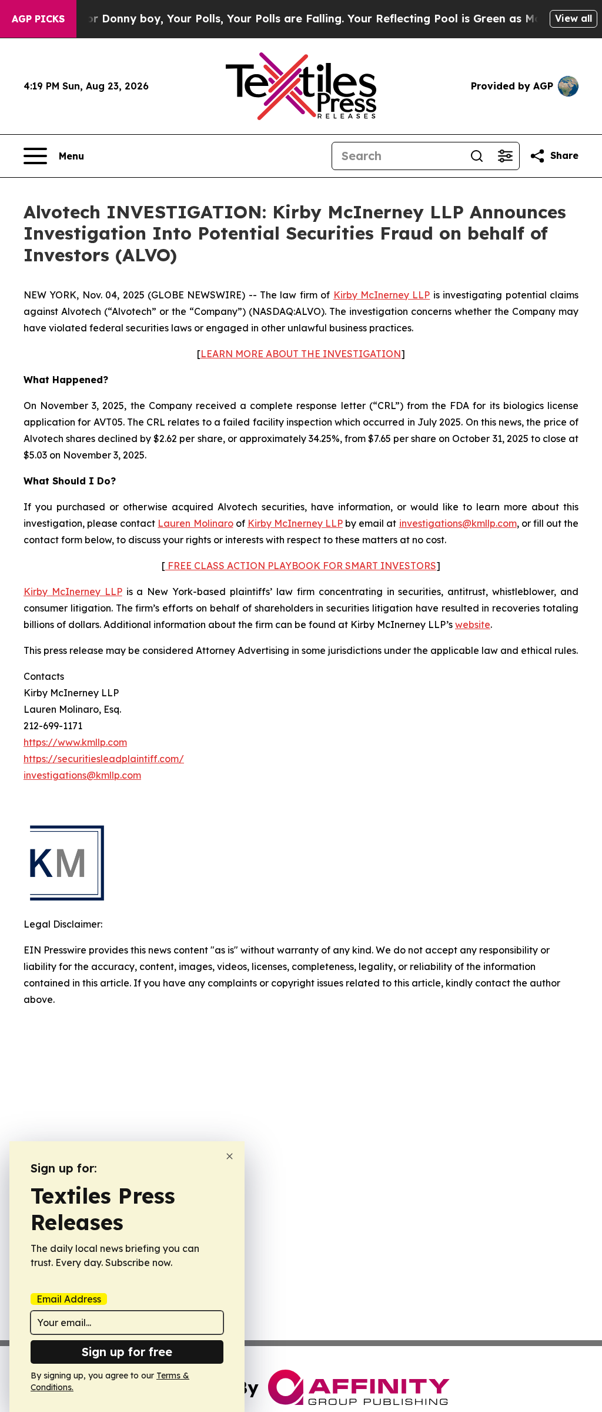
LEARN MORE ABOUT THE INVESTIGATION (300, 354)
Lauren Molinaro (195, 523)
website (472, 624)
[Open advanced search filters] (505, 156)
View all (573, 18)
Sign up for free (127, 1351)
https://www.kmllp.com (75, 742)
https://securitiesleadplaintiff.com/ (104, 759)
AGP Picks (38, 19)
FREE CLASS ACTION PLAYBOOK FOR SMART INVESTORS (300, 566)
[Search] (477, 156)
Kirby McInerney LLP (381, 295)
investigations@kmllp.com (458, 523)
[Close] (229, 1156)
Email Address (68, 1299)
